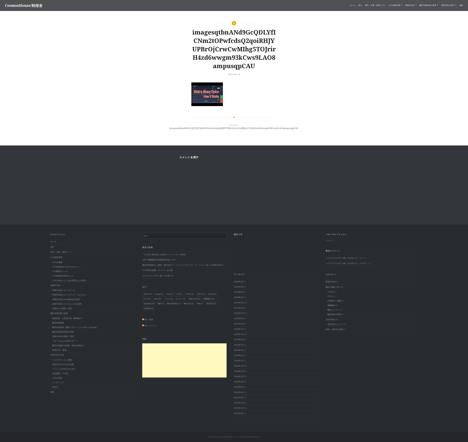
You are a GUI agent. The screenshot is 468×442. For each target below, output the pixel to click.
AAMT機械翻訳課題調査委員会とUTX (159, 259)
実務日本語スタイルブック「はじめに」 (69, 294)
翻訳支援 (189, 303)
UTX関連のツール (60, 271)
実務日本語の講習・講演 (63, 336)
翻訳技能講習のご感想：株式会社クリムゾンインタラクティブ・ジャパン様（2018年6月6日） (183, 265)
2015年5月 (238, 355)
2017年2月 (238, 308)
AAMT (147, 294)
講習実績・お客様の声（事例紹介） (67, 318)
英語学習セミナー (335, 324)
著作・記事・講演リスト (375, 5)
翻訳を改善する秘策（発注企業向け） (68, 345)
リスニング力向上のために (64, 369)
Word (157, 299)
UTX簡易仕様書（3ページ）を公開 (157, 270)
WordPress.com (253, 437)
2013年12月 (239, 403)
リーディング (58, 382)
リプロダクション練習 (62, 360)
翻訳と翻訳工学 (332, 287)
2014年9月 (238, 381)
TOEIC (201, 294)
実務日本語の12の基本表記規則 (66, 299)
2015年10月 (239, 339)
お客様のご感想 (334, 300)
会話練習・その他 (60, 373)
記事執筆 (148, 308)
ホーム (353, 5)
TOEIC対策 (57, 378)
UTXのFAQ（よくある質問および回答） (70, 280)
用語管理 (149, 303)
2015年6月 (238, 350)
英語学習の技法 (447, 5)
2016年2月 (238, 324)
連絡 (461, 5)
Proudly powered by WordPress (220, 437)
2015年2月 (238, 360)
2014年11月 (239, 371)
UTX (329, 296)
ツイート (329, 240)
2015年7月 (238, 345)
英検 (200, 303)
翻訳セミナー (333, 310)
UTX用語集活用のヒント (63, 276)
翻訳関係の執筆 (334, 314)
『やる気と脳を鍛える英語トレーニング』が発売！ (164, 254)
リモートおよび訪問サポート (65, 341)
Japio (169, 294)
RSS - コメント (150, 325)
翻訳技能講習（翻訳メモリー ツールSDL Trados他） (75, 327)
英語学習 (211, 303)
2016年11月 (239, 313)
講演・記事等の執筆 (334, 329)
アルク (168, 299)
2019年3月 (238, 287)
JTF (179, 294)
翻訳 (161, 303)
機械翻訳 (331, 305)
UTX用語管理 (394, 5)
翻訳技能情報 (58, 323)
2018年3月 (238, 297)
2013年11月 (239, 408)
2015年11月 (239, 334)
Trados (330, 291)
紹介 (360, 5)
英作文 (55, 387)
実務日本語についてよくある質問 (67, 304)
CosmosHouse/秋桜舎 (24, 5)
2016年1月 (238, 329)
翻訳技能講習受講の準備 (63, 332)
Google (159, 294)
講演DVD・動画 (59, 350)
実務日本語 (410, 5)
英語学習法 (330, 319)
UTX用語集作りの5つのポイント (66, 267)
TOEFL (189, 294)
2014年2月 (238, 397)
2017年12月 (239, 302)
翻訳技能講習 (174, 303)
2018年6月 (238, 292)
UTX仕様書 (57, 262)
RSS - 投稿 (148, 319)
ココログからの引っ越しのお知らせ (157, 275)
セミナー (180, 299)
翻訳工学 (238, 234)
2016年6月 (238, 318)
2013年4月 (238, 413)
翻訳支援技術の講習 (427, 5)
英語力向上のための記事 (63, 364)
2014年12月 (239, 366)
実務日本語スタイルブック (64, 290)
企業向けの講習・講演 (62, 308)
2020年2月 (238, 281)
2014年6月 (238, 392)
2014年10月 (239, 376)
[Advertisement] (184, 360)
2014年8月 (238, 387)
